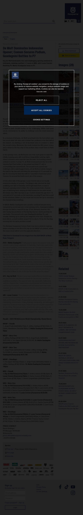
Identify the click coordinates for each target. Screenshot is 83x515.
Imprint (44, 91)
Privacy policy (40, 91)
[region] (41, 98)
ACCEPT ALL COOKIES (41, 110)
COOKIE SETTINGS (41, 119)
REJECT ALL (41, 100)
